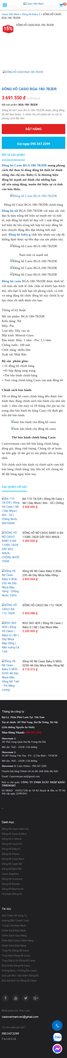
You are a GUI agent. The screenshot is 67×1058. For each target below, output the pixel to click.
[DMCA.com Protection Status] (3, 808)
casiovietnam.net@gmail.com (20, 1017)
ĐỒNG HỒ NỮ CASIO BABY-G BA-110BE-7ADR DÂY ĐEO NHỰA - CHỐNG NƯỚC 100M (43, 535)
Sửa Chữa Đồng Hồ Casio (16, 965)
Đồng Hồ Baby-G (11, 848)
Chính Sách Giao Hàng (14, 935)
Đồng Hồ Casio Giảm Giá (15, 828)
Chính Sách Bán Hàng (14, 945)
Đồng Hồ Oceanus (12, 878)
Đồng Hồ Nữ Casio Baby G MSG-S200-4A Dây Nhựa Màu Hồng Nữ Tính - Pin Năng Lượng (43, 664)
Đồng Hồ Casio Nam (13, 858)
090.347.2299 (10, 1033)
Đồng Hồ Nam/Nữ (12, 868)
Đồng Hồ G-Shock (12, 838)
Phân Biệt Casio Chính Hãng (17, 940)
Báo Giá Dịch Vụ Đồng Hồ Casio (19, 980)
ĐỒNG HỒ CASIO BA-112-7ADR (42, 605)
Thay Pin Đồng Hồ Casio (15, 950)
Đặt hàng (33, 129)
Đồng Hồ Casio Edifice (14, 833)
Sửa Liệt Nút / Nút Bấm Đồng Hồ (20, 975)
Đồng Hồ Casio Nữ (12, 863)
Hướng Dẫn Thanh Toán (15, 920)
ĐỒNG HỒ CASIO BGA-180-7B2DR (29, 89)
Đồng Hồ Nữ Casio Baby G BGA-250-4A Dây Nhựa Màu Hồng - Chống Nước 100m (42, 573)
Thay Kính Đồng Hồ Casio (16, 955)
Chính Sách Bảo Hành (14, 930)
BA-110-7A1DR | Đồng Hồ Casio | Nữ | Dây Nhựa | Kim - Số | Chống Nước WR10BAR (43, 501)
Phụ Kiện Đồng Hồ (12, 894)
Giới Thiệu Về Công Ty (14, 915)
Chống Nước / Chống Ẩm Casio (19, 970)
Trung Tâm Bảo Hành (14, 925)
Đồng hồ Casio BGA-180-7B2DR (24, 165)
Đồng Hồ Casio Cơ (12, 843)
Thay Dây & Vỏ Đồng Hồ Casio (18, 960)
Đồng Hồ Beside (11, 884)
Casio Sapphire (10, 873)
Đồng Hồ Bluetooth (12, 889)
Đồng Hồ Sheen (10, 853)
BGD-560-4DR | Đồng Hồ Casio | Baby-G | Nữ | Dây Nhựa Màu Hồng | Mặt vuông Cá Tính (42, 625)
